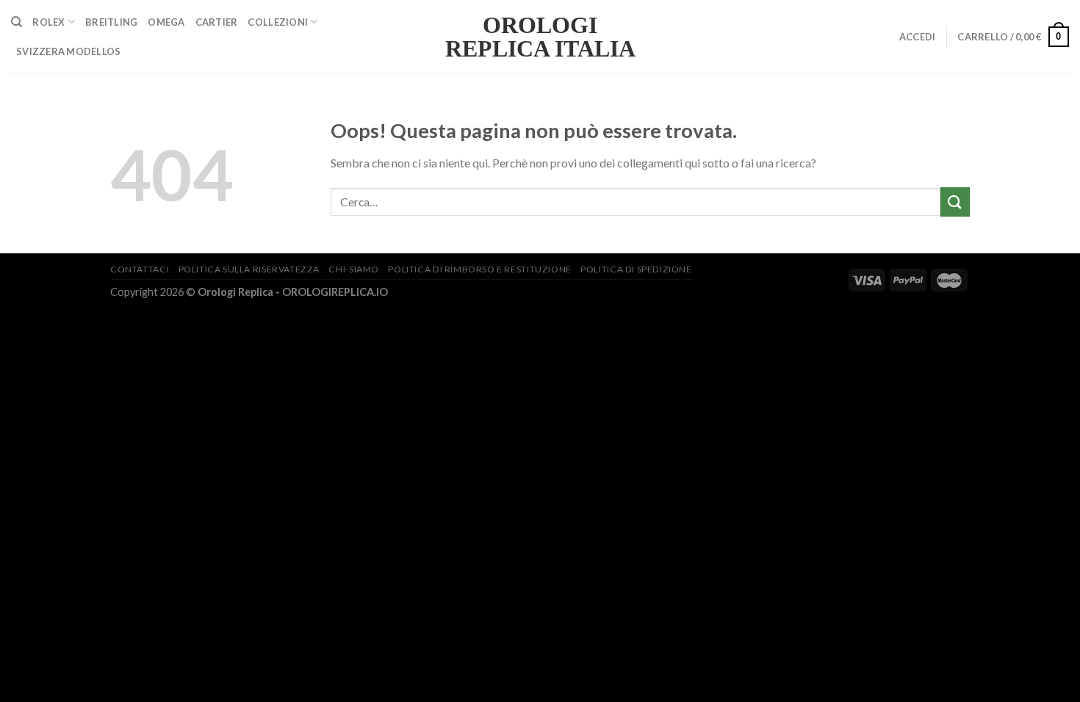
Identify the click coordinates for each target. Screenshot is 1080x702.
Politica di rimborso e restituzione (479, 269)
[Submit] (955, 201)
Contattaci (139, 269)
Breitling (111, 22)
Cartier (216, 22)
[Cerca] (16, 22)
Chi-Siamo (353, 269)
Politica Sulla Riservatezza (249, 269)
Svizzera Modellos (68, 51)
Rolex (48, 22)
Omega (166, 22)
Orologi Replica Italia (540, 36)
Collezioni (278, 22)
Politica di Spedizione (635, 269)
